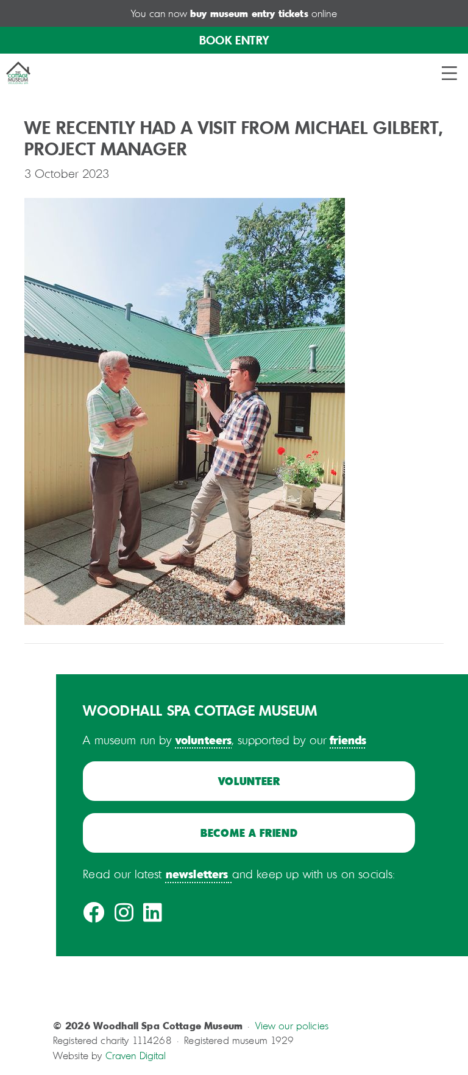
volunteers (204, 739)
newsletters (197, 873)
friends (348, 739)
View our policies (292, 1026)
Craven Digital (135, 1055)
